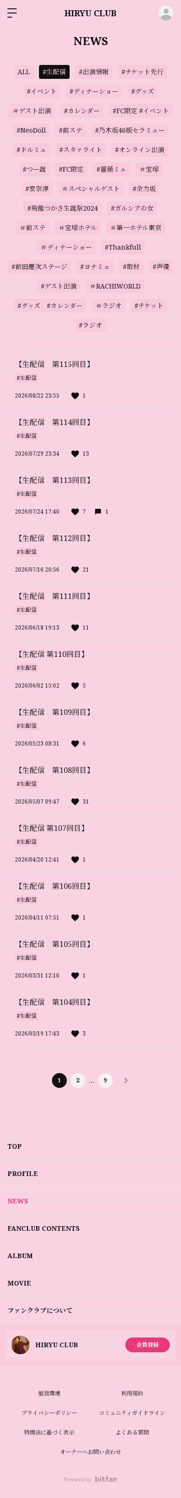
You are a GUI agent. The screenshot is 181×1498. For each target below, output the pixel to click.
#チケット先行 (142, 71)
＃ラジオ (109, 305)
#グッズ (142, 91)
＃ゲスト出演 (32, 110)
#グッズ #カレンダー (50, 305)
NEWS (17, 1200)
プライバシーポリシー (49, 1413)
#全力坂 (144, 188)
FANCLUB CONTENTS (43, 1228)
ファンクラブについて (39, 1310)
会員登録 (147, 1345)
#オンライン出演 (139, 149)
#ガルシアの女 (132, 208)
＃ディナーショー (66, 247)
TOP (14, 1146)
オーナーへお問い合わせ (90, 1452)
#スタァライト (80, 149)
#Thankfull (123, 247)
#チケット (149, 305)
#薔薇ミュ (111, 169)
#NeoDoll (31, 130)
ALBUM (20, 1255)
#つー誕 (34, 169)
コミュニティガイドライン (132, 1413)
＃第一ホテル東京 (136, 227)
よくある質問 (132, 1432)
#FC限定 (71, 169)
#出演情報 (94, 71)
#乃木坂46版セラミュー (130, 130)
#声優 (161, 266)
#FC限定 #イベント (141, 110)
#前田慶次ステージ (39, 266)
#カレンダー (82, 110)
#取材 (131, 266)
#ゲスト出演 (59, 286)
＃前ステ (32, 227)
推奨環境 (49, 1393)
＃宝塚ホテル (77, 227)
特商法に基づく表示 (49, 1432)
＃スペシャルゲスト (91, 188)
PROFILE (22, 1173)
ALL (24, 71)
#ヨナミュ (95, 266)
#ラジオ (90, 325)
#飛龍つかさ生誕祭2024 (62, 208)
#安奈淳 (37, 188)
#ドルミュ (31, 149)
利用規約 (132, 1393)
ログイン (166, 13)
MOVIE (19, 1283)
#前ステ (70, 130)
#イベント (42, 91)
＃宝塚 (149, 169)
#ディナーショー (94, 91)
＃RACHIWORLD (115, 286)
